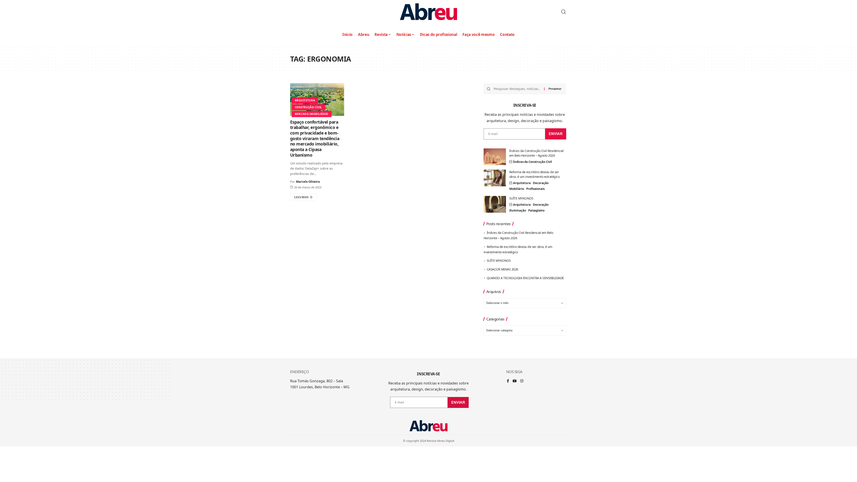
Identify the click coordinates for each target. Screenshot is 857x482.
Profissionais (535, 189)
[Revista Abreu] (428, 11)
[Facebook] (508, 381)
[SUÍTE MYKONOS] (495, 204)
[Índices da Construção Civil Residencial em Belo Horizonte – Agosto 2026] (495, 156)
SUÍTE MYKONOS (521, 198)
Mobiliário (516, 189)
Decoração (541, 183)
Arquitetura (305, 100)
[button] (563, 12)
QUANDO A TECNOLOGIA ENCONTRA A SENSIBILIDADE (525, 278)
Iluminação (517, 210)
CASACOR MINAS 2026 (502, 269)
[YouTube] (514, 381)
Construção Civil (308, 107)
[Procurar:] (517, 88)
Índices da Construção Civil (532, 162)
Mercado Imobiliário (311, 114)
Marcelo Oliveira (308, 182)
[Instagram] (522, 381)
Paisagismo (536, 210)
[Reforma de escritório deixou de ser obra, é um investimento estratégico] (495, 178)
